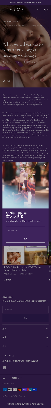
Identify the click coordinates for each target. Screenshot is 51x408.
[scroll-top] (45, 402)
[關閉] (45, 165)
